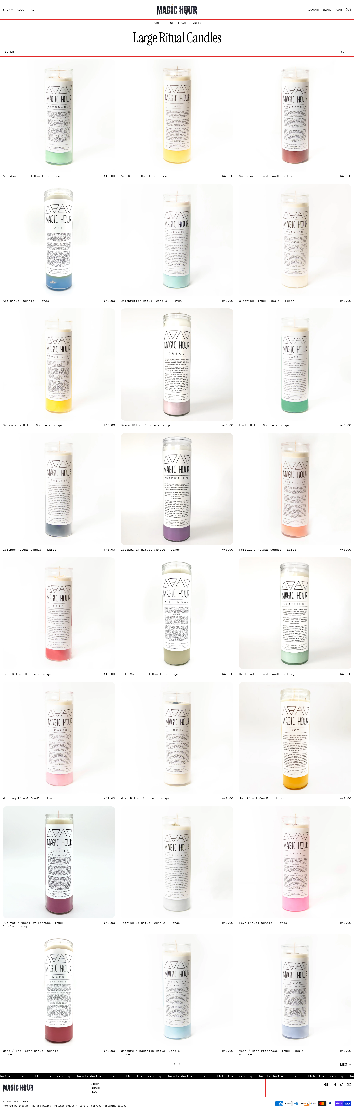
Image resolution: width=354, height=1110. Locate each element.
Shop (95, 1084)
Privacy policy (64, 1105)
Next (344, 1064)
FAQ (94, 1092)
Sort (344, 51)
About (96, 1088)
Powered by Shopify (16, 1105)
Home (156, 23)
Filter (8, 51)
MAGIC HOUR (21, 1101)
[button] (328, 9)
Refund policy (41, 1105)
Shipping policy (115, 1105)
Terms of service (89, 1105)
